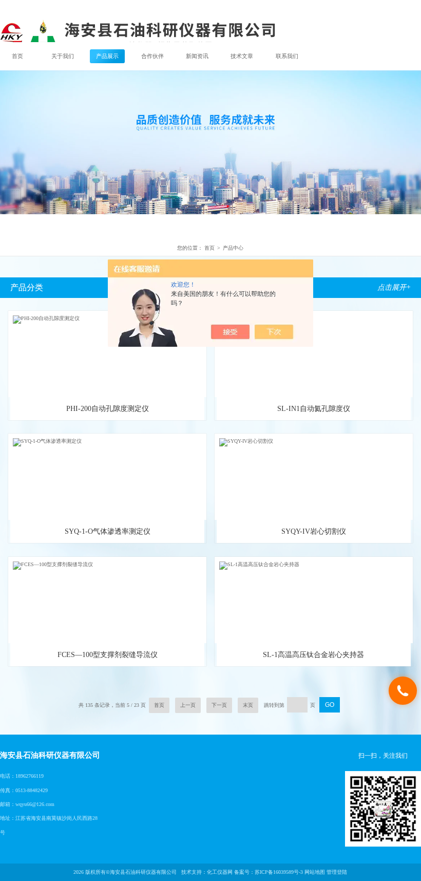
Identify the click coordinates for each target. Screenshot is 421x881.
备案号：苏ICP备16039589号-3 (268, 872)
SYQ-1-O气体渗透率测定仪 (107, 531)
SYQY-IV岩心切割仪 (313, 531)
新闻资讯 (197, 56)
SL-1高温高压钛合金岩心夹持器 (313, 655)
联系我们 (287, 56)
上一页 (188, 705)
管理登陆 (337, 872)
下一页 (219, 705)
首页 (17, 56)
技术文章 (242, 56)
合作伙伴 (152, 56)
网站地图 (314, 872)
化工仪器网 (220, 872)
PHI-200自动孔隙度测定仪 (107, 409)
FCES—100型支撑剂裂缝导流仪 (108, 655)
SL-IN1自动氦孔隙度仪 (313, 409)
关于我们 (62, 56)
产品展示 (107, 56)
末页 (248, 705)
